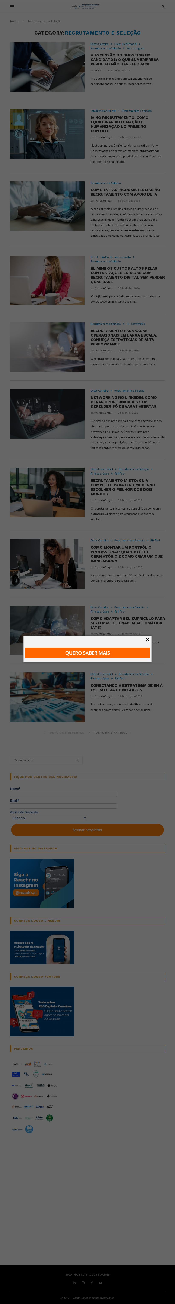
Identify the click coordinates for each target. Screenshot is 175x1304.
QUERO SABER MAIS (87, 652)
